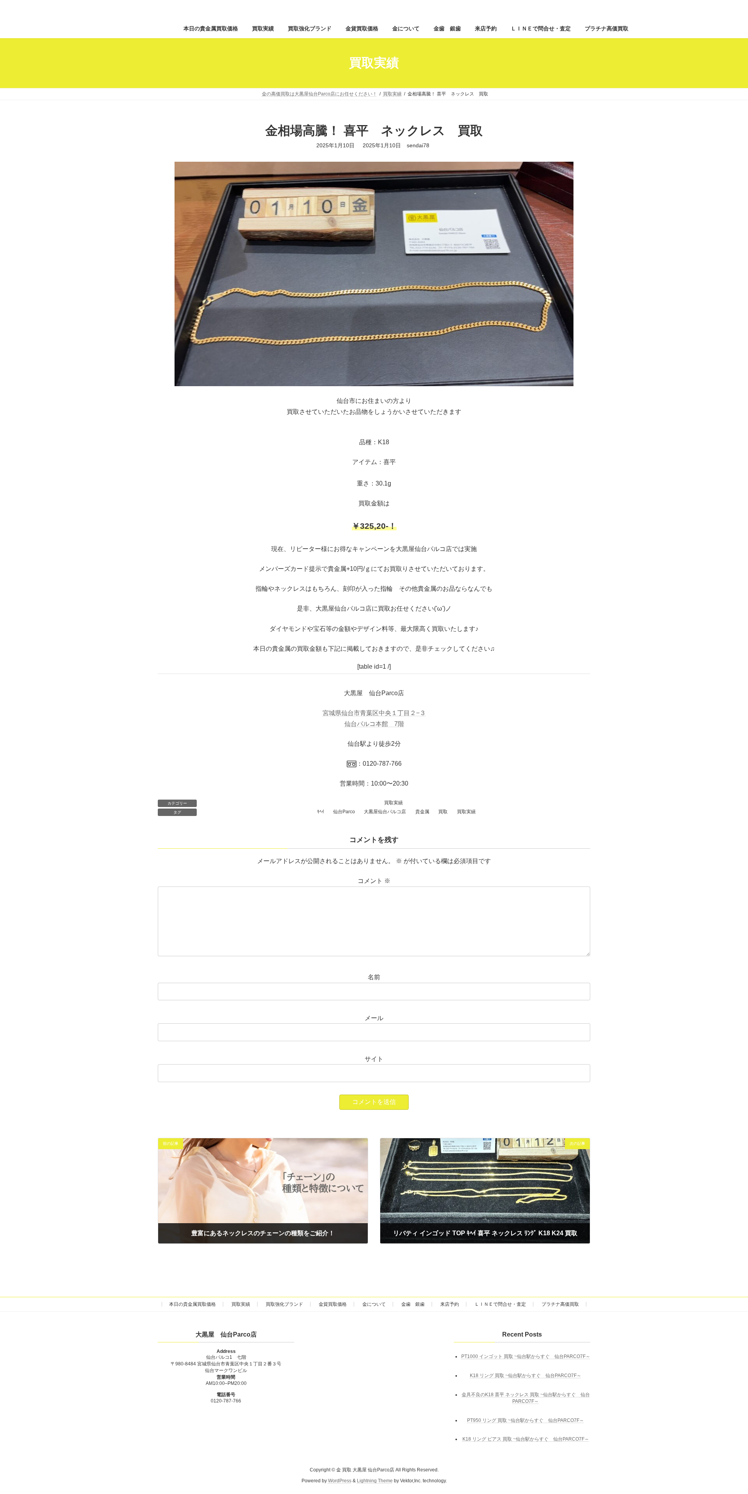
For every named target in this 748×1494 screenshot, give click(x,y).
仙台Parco (344, 811)
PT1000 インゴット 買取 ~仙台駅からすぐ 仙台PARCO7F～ (525, 1356)
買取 (443, 811)
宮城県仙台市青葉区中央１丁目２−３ (374, 713)
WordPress (339, 1480)
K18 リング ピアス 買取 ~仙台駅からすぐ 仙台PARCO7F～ (525, 1439)
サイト (374, 1059)
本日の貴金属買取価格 (192, 1304)
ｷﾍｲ (320, 811)
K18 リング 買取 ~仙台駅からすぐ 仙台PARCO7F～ (525, 1375)
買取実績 (393, 802)
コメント (374, 881)
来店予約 (449, 1304)
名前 (374, 977)
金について (374, 1304)
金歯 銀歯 (413, 1304)
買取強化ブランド (284, 1304)
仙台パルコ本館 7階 (374, 724)
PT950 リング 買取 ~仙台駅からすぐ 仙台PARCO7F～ (525, 1420)
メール (374, 1018)
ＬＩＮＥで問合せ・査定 (500, 1304)
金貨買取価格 (333, 1304)
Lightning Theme (375, 1480)
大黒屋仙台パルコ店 (385, 811)
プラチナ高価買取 (560, 1304)
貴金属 (422, 811)
